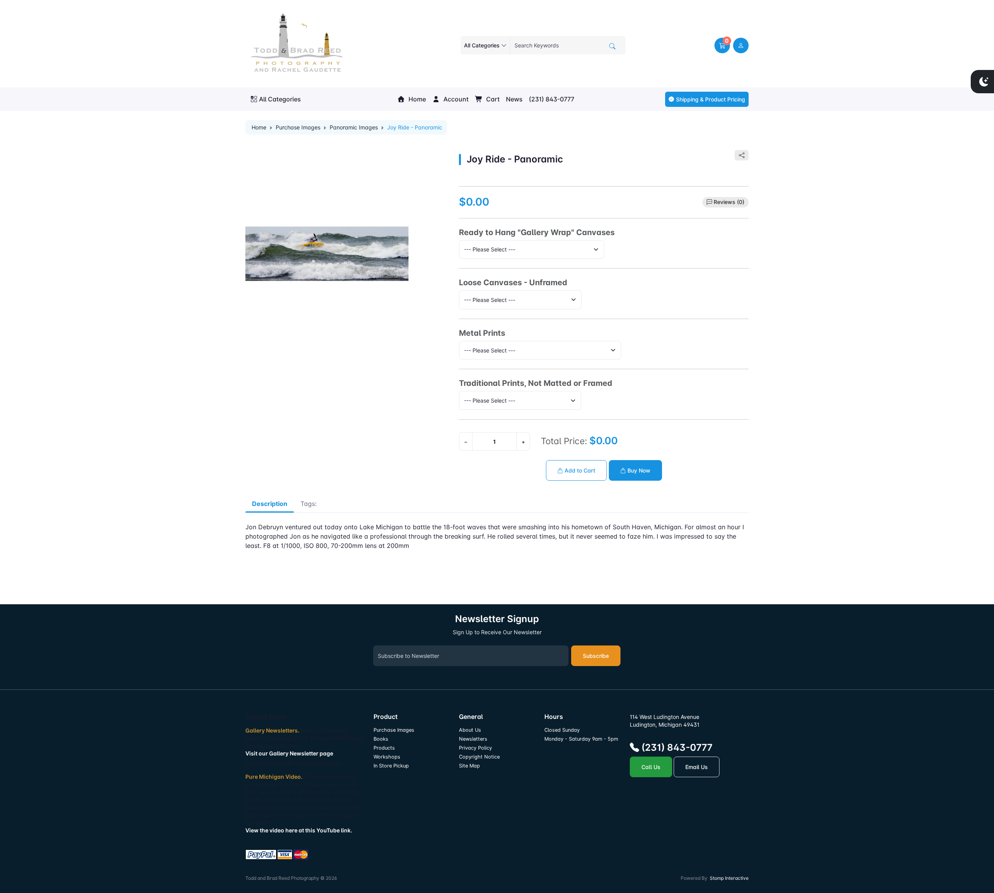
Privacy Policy (475, 748)
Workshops (387, 757)
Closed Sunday (562, 730)
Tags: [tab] (308, 504)
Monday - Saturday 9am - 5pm (581, 739)
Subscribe (596, 655)
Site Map (469, 766)
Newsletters (473, 739)
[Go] (612, 46)
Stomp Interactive (729, 878)
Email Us (696, 767)
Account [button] (455, 99)
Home (416, 99)
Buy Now (638, 470)
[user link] (741, 45)
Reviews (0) (729, 202)
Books (381, 739)
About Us (470, 730)
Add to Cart (579, 470)
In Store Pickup (391, 766)
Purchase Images (298, 127)
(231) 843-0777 (551, 99)
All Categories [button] (280, 99)
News (514, 99)
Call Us (650, 767)
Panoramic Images (354, 127)
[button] (722, 45)
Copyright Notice (479, 757)
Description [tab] (269, 504)
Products (384, 748)
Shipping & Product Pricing (710, 99)
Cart (492, 99)
